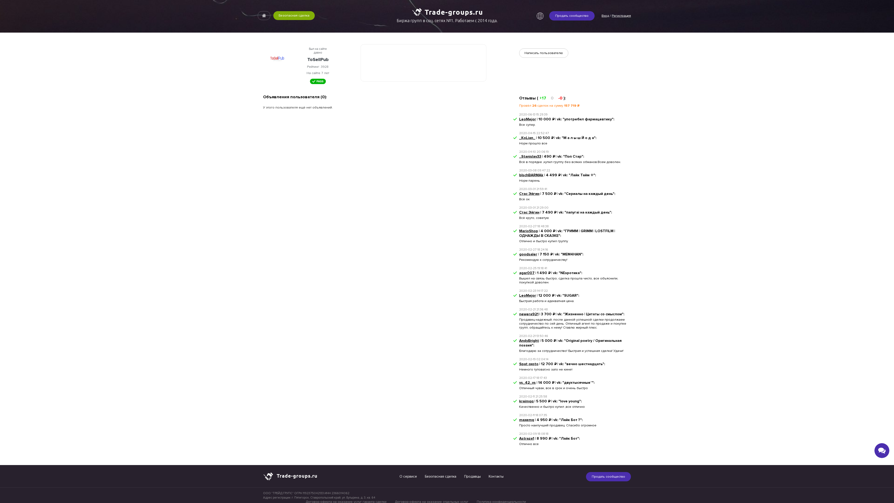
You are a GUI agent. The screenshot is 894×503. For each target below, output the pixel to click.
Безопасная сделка (294, 15)
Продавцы (472, 476)
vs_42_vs (527, 382)
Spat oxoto (528, 364)
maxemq (526, 420)
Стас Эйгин (529, 193)
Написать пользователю (544, 53)
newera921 (528, 314)
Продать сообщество (572, 16)
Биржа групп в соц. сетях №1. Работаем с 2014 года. (447, 20)
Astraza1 (526, 438)
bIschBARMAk (531, 175)
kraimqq (526, 401)
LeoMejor (527, 119)
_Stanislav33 (530, 156)
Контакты (496, 476)
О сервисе (408, 476)
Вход (605, 16)
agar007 (527, 273)
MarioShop (528, 231)
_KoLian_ (527, 138)
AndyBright (529, 340)
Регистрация (621, 16)
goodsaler (528, 254)
